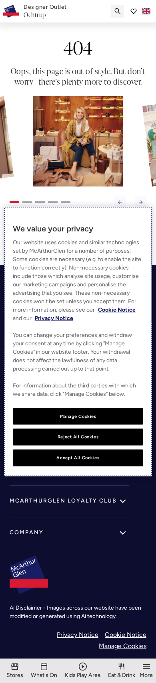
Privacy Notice (77, 634)
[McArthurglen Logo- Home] (11, 11)
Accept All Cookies (77, 457)
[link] (45, 11)
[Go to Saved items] (133, 11)
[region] (78, 341)
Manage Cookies (122, 646)
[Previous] (120, 202)
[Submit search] (117, 11)
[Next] (140, 202)
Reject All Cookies (78, 437)
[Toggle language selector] (146, 11)
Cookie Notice (125, 634)
